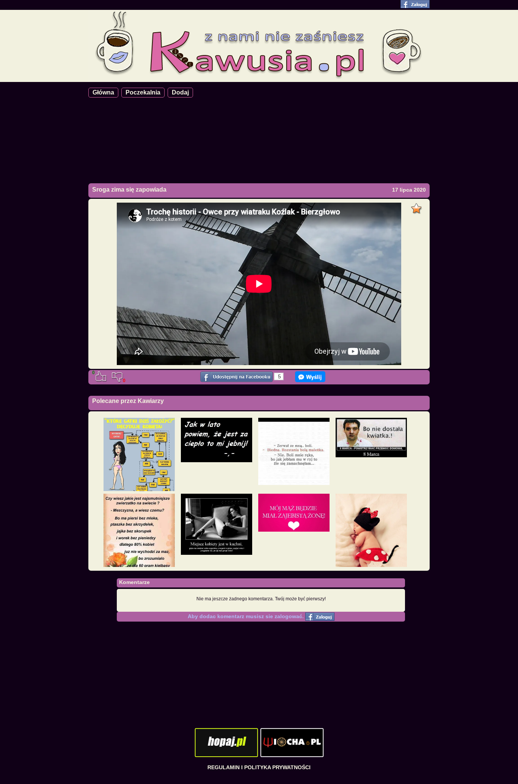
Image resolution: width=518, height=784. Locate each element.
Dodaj (180, 92)
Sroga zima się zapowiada (129, 189)
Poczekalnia (143, 92)
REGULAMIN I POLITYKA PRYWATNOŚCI (259, 767)
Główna (103, 92)
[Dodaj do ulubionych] (417, 206)
